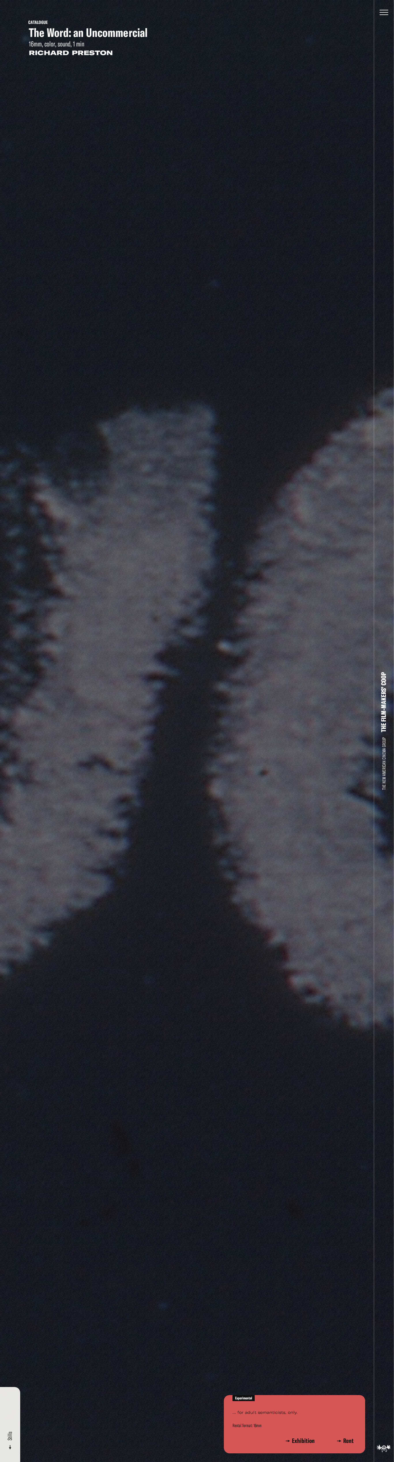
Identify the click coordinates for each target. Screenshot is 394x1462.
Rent (348, 1441)
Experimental (243, 1398)
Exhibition (304, 1441)
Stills (10, 1437)
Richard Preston (71, 53)
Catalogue (38, 22)
